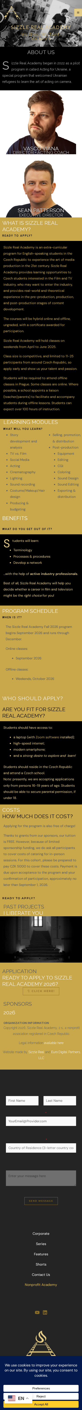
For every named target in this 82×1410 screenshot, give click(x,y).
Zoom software (47, 737)
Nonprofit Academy (41, 1284)
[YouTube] (37, 1312)
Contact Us (41, 1274)
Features (41, 1254)
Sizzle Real (36, 1052)
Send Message (41, 1200)
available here (54, 1043)
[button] (23, 429)
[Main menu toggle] (78, 12)
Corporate (41, 1233)
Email (41, 1113)
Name (41, 1093)
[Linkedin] (45, 1312)
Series (41, 1244)
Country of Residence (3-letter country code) (41, 1137)
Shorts (41, 1264)
